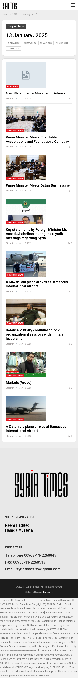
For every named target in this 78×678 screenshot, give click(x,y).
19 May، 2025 (46, 43)
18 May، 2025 (62, 43)
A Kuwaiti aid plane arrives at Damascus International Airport (37, 284)
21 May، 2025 (13, 43)
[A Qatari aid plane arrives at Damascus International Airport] (26, 408)
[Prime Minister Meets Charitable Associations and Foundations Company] (26, 119)
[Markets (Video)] (26, 364)
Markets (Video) (19, 383)
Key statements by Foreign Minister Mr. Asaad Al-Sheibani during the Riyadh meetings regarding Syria (36, 234)
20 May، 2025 (30, 43)
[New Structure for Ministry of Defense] (26, 75)
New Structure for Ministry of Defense (35, 93)
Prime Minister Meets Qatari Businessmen (39, 185)
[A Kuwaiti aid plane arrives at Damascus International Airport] (26, 264)
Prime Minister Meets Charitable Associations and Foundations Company (37, 139)
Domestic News (15, 130)
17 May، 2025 (13, 48)
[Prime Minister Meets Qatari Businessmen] (26, 167)
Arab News (12, 86)
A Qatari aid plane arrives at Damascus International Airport (36, 429)
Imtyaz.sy (48, 592)
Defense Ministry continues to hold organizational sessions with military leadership (35, 334)
